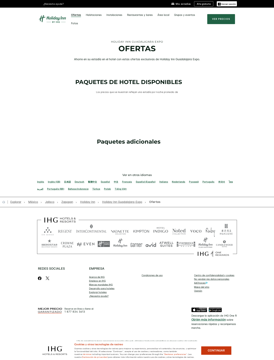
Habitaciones (94, 14)
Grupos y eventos (184, 14)
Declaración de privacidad (95, 356)
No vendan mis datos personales (211, 279)
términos (87, 354)
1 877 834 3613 (75, 311)
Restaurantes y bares (140, 14)
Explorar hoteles (98, 292)
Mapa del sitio (201, 287)
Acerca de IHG (97, 277)
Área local (163, 14)
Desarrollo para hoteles (101, 288)
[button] (227, 3)
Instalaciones (114, 14)
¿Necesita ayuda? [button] (53, 4)
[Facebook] (40, 278)
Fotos (74, 23)
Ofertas (76, 14)
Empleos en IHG (97, 280)
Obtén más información (208, 319)
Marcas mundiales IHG (101, 284)
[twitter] (47, 278)
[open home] (5, 202)
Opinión (198, 290)
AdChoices (200, 283)
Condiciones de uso (152, 275)
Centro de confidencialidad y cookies (214, 275)
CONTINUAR (216, 350)
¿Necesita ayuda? (99, 296)
